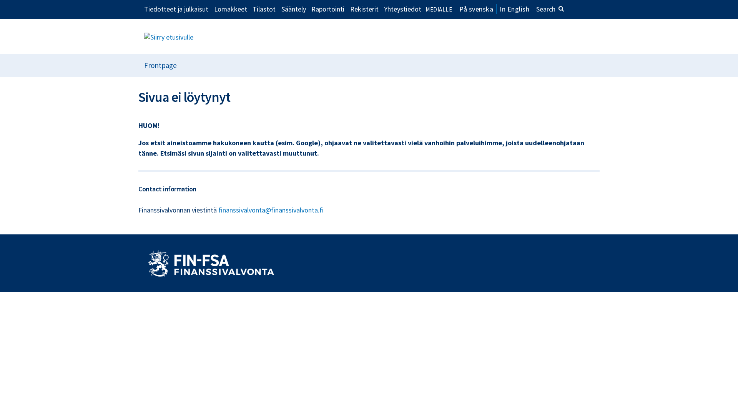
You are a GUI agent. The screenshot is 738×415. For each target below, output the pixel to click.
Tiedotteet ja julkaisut (176, 9)
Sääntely (293, 9)
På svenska (476, 9)
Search (545, 9)
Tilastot (264, 9)
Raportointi (327, 9)
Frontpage (160, 65)
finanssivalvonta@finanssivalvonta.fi (271, 210)
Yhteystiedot (402, 9)
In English (514, 9)
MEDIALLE (439, 9)
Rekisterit (364, 9)
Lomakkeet (230, 9)
